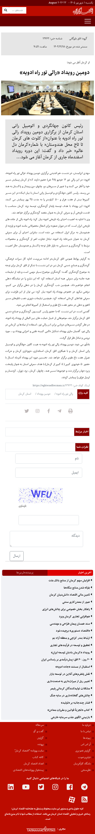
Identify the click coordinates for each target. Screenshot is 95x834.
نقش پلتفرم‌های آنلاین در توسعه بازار (70, 674)
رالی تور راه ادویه (64, 394)
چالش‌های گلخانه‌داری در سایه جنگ (70, 695)
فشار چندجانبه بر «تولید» (76, 702)
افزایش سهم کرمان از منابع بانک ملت (70, 580)
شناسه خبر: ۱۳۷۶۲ (52, 38)
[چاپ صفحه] (70, 412)
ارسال (16, 556)
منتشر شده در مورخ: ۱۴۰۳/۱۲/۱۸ (70, 46)
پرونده (41, 744)
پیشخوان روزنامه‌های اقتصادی (28, 770)
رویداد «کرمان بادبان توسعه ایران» (71, 652)
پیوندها (87, 738)
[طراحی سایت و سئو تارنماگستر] (36, 829)
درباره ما (86, 725)
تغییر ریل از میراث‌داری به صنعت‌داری (69, 681)
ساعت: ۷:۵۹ (40, 46)
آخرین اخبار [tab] (84, 572)
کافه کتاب (38, 757)
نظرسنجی (86, 770)
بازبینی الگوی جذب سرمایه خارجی (71, 717)
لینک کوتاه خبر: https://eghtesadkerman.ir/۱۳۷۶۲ (61, 385)
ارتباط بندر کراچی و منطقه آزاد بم (71, 638)
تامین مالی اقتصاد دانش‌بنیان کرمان (70, 594)
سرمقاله (40, 725)
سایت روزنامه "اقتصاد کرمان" (29, 750)
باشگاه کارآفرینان (82, 763)
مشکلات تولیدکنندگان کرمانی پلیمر (70, 688)
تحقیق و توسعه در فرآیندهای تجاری (70, 645)
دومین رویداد (43, 394)
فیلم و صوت (84, 757)
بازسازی (22, 506)
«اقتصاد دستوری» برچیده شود (73, 630)
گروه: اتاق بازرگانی (78, 38)
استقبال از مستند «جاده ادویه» (73, 666)
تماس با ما (86, 731)
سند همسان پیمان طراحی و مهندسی (70, 623)
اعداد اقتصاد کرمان (34, 763)
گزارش (40, 738)
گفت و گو (38, 731)
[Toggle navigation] (87, 21)
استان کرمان (24, 394)
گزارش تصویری (83, 750)
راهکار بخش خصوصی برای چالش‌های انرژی (66, 609)
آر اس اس (86, 744)
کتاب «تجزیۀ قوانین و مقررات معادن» (69, 710)
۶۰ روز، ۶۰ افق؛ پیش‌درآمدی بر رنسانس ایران (66, 659)
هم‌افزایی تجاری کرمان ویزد (75, 616)
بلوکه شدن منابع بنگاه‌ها (77, 587)
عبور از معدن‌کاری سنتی (76, 602)
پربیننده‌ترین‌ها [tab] (24, 572)
